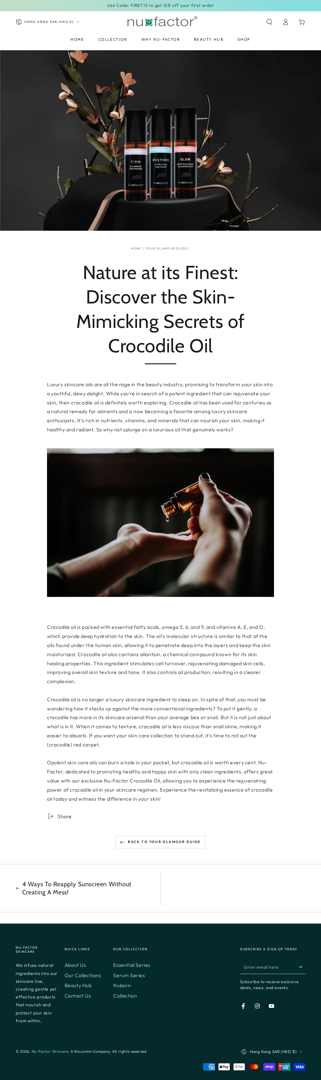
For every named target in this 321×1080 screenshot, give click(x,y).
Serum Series (129, 975)
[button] (269, 22)
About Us (75, 965)
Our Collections (83, 975)
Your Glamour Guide (166, 248)
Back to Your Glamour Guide (164, 842)
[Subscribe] (301, 967)
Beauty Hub (78, 985)
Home (136, 248)
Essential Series (131, 965)
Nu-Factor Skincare (50, 1051)
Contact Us (78, 996)
